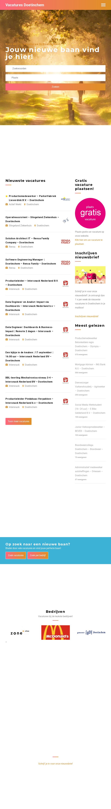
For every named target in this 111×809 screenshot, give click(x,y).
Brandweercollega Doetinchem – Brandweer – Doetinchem (89, 449)
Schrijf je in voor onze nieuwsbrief (55, 763)
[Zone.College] (20, 632)
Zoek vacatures (16, 555)
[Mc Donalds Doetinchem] (55, 632)
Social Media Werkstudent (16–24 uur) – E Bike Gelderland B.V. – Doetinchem (90, 408)
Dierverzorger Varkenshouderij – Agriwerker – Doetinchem (90, 386)
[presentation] (5, 642)
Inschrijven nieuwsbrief (86, 316)
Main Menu (103, 5)
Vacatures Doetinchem (24, 5)
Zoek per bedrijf (38, 555)
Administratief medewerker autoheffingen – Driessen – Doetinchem (89, 471)
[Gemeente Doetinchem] (91, 632)
